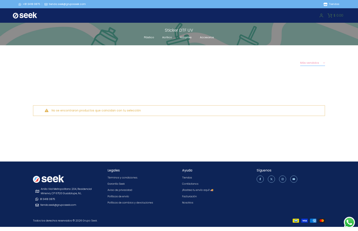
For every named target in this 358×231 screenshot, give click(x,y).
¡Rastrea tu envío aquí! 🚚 (197, 190)
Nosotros (187, 202)
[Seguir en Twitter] (271, 179)
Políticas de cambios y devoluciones (130, 202)
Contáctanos (190, 184)
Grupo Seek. (90, 220)
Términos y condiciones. (123, 177)
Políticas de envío (118, 196)
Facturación (189, 196)
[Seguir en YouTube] (293, 179)
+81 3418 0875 (31, 4)
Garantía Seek (116, 184)
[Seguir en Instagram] (282, 179)
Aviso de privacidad (120, 190)
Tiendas (333, 4)
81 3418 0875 (47, 199)
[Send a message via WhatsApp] (349, 222)
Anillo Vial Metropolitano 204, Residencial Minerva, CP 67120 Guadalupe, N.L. (66, 191)
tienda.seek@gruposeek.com (67, 4)
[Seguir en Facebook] (260, 179)
